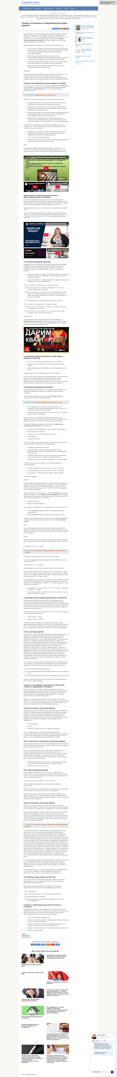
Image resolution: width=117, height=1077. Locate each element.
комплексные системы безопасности (58, 13)
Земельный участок (48, 8)
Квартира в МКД (27, 8)
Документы (37, 8)
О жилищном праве (30, 2)
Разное (66, 8)
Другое (72, 8)
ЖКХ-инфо (59, 8)
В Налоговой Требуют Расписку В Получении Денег (87, 38)
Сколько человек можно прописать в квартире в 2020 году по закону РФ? (88, 26)
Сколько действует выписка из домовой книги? (87, 50)
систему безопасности (87, 17)
